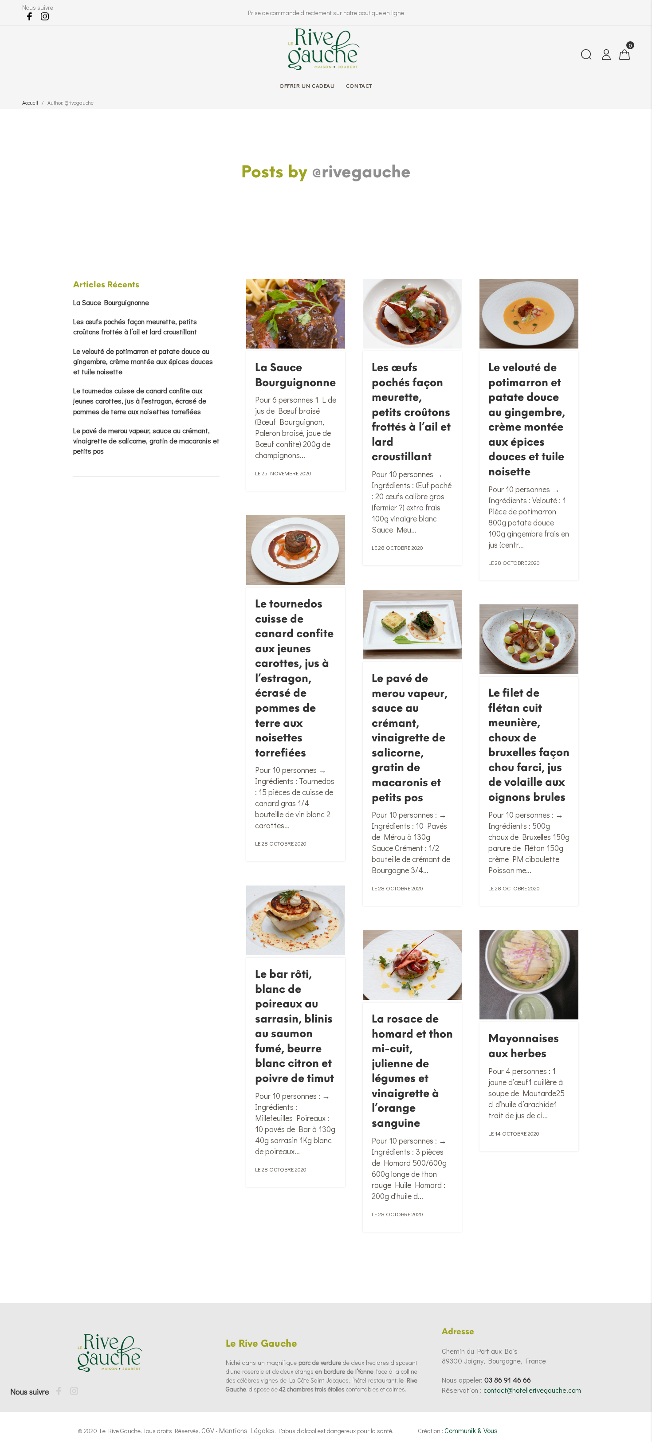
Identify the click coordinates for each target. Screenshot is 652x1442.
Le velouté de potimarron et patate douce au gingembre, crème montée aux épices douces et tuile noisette (143, 361)
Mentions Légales (247, 1430)
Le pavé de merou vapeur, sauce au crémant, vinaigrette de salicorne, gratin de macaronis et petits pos (410, 738)
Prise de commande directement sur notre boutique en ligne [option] (326, 12)
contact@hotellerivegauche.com (532, 1390)
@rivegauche (361, 171)
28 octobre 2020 (400, 547)
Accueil (30, 102)
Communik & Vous (471, 1430)
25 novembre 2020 (286, 473)
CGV (207, 1430)
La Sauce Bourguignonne (111, 302)
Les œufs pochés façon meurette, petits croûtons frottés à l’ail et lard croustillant (411, 412)
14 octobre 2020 (517, 1133)
